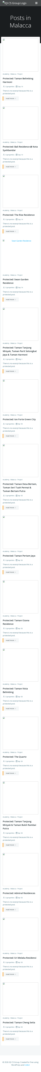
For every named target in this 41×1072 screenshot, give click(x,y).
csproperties (9, 86)
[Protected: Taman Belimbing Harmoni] (20, 55)
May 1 (20, 359)
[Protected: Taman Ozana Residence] (20, 597)
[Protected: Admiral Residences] (20, 869)
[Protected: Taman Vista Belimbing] (20, 665)
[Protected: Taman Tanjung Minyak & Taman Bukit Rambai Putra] (20, 797)
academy (6, 74)
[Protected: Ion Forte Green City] (20, 395)
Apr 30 (20, 424)
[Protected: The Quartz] (20, 733)
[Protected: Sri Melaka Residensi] (20, 934)
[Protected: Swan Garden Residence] (20, 256)
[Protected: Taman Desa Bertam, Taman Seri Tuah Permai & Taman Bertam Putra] (20, 460)
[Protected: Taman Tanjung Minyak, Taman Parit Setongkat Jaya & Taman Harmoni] (20, 324)
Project (20, 74)
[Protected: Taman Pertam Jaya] (20, 532)
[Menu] (36, 3)
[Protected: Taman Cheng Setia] (20, 999)
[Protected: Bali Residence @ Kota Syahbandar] (20, 123)
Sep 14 (20, 86)
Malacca (13, 74)
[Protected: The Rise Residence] (20, 191)
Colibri (27, 1065)
